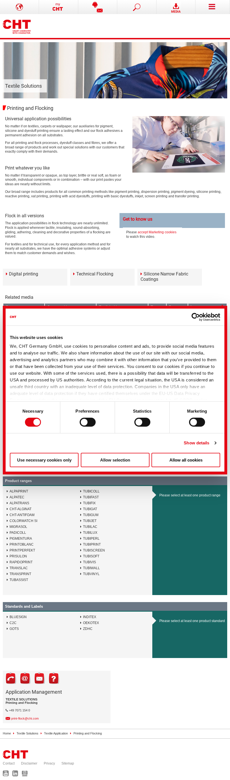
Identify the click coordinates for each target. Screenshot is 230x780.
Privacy (49, 763)
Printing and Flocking (87, 733)
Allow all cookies (186, 460)
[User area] (58, 7)
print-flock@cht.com (25, 718)
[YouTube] (7, 775)
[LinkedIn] (16, 775)
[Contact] (97, 7)
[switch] (88, 422)
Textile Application (56, 733)
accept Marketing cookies (157, 232)
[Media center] (176, 7)
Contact (9, 763)
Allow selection (115, 460)
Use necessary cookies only (44, 460)
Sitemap (67, 763)
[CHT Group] (17, 26)
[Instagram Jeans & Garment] (26, 775)
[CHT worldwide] (19, 7)
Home (7, 733)
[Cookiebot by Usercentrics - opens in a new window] (195, 317)
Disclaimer (29, 763)
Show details (196, 442)
